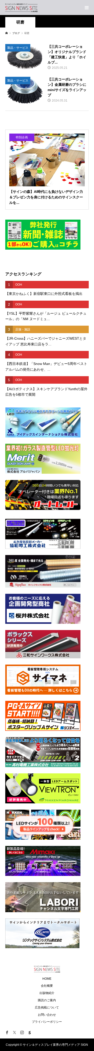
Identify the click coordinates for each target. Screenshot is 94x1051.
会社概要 (47, 985)
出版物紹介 (46, 993)
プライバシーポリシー (47, 1021)
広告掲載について (47, 1007)
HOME (46, 978)
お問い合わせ (47, 1014)
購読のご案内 (47, 1000)
